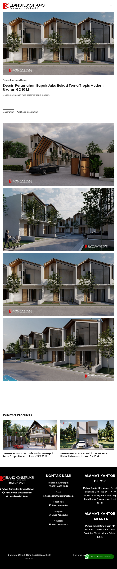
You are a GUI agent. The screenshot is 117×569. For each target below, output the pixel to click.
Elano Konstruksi (60, 524)
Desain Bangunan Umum (15, 80)
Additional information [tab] (27, 112)
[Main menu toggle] (111, 6)
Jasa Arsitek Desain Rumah (18, 492)
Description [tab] (8, 112)
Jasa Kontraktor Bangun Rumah (18, 489)
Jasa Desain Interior (18, 496)
